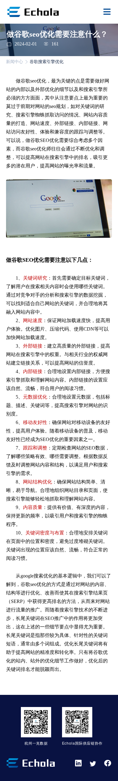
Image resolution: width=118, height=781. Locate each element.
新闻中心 (14, 61)
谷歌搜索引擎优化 (47, 61)
